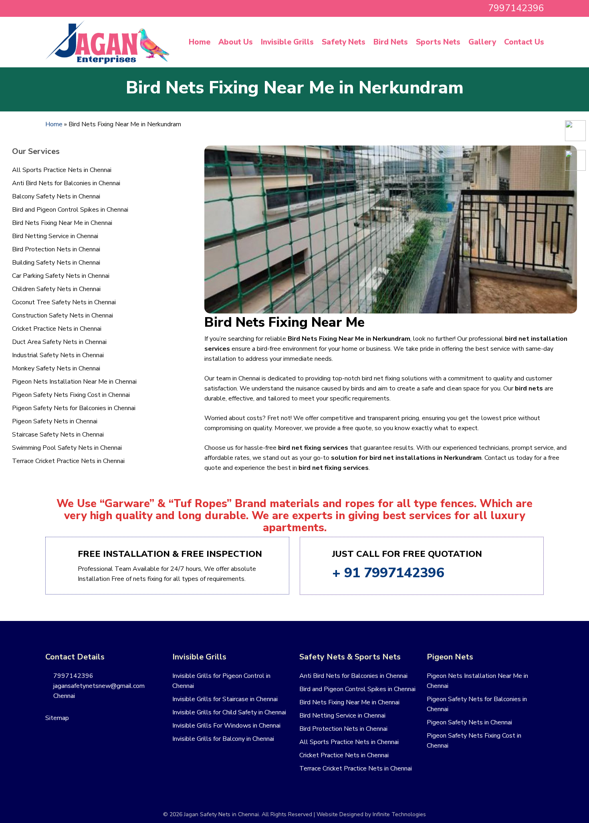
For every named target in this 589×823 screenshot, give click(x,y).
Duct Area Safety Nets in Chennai (59, 342)
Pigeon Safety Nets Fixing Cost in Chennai (71, 394)
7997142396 (72, 675)
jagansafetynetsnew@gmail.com (98, 685)
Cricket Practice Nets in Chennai (56, 328)
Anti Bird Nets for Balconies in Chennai (66, 183)
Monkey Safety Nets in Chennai (56, 368)
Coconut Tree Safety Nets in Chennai (64, 302)
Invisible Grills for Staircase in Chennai (225, 699)
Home (54, 124)
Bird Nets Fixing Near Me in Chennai (62, 222)
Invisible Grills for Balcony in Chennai (223, 738)
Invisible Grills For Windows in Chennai (226, 725)
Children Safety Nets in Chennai (56, 289)
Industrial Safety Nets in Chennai (58, 355)
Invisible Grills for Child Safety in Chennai (229, 712)
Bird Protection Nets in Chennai (56, 249)
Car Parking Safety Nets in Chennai (60, 275)
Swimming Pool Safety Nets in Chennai (67, 447)
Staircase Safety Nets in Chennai (58, 434)
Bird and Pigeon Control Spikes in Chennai (70, 209)
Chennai (63, 696)
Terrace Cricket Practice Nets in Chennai (68, 461)
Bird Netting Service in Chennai (55, 236)
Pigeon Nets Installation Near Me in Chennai (74, 381)
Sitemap (57, 718)
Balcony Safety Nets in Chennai (56, 196)
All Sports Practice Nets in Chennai (61, 170)
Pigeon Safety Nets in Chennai (54, 421)
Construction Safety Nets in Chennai (62, 315)
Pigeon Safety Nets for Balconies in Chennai (73, 408)
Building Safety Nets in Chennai (56, 262)
